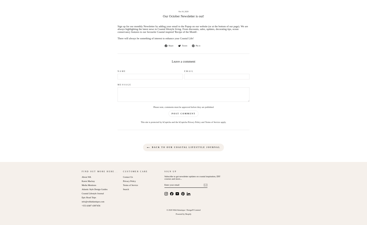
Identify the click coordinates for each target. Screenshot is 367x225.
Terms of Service (212, 122)
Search (126, 189)
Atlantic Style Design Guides (95, 189)
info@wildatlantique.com (93, 201)
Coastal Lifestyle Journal (93, 193)
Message (124, 85)
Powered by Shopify (183, 214)
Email (189, 71)
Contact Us (128, 177)
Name (122, 71)
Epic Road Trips (89, 197)
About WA (86, 177)
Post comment (183, 114)
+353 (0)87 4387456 (91, 205)
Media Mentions (89, 185)
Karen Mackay (88, 181)
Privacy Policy (194, 122)
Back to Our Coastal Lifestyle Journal (185, 147)
